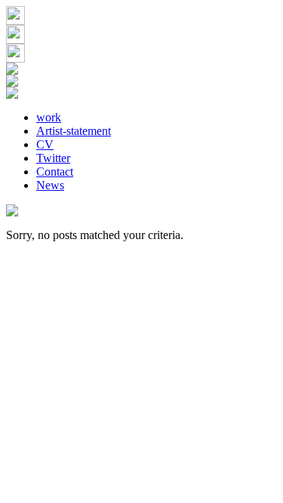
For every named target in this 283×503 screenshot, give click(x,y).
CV (45, 144)
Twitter (53, 158)
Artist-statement (73, 130)
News (50, 185)
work (48, 117)
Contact (54, 171)
